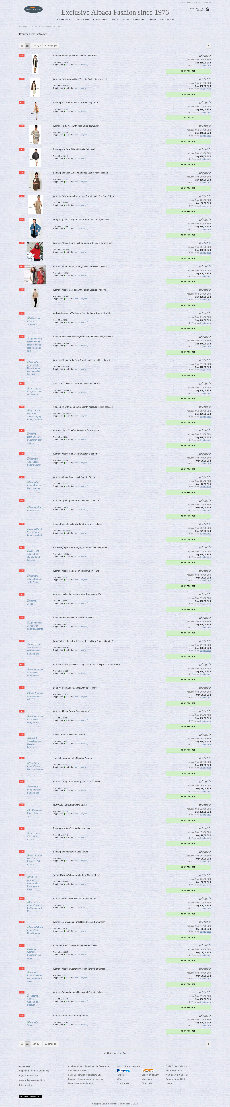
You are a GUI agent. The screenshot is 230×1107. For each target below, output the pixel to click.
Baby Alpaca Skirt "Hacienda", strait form (72, 828)
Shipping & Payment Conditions (34, 1070)
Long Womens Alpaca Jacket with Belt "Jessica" (75, 688)
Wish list (208, 2)
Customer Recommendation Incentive (85, 1079)
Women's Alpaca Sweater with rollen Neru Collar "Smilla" (79, 969)
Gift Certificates (167, 19)
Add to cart (188, 118)
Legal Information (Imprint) (81, 1083)
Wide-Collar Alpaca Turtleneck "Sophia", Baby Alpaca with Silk (82, 313)
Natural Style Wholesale (177, 1075)
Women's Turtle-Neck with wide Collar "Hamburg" (76, 126)
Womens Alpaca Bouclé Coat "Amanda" (71, 711)
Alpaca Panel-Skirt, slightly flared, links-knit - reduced (77, 524)
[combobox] (36, 46)
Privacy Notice (26, 1085)
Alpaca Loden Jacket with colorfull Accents (73, 617)
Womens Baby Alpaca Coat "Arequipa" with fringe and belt (80, 79)
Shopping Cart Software (103, 1103)
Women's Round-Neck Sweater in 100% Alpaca (74, 898)
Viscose (152, 19)
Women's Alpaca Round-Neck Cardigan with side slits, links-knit (82, 243)
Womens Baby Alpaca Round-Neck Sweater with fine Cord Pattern (83, 196)
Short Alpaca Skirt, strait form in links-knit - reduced (77, 383)
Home (169, 1083)
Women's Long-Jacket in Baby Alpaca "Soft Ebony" (76, 781)
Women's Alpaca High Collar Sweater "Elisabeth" (75, 454)
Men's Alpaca (83, 19)
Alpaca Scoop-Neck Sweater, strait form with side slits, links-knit (83, 336)
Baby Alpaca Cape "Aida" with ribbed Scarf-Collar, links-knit (80, 173)
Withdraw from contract (30, 1096)
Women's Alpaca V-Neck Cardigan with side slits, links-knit (80, 266)
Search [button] (182, 2)
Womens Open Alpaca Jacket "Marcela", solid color (77, 500)
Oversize (114, 19)
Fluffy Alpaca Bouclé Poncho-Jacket (70, 805)
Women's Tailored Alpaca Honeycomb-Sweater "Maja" (78, 992)
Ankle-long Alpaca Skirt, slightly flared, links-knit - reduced (80, 547)
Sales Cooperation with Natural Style (85, 1075)
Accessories (138, 19)
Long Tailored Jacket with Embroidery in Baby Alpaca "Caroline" (83, 641)
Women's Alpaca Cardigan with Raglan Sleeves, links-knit (79, 290)
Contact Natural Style (176, 1079)
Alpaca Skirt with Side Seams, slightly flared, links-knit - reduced (83, 407)
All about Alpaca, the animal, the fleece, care (88, 1066)
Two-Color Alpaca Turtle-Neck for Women (72, 758)
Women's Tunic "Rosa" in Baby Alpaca (70, 1015)
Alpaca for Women (65, 19)
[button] (189, 2)
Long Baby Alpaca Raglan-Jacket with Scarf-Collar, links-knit (81, 219)
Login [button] (198, 2)
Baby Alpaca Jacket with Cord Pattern (71, 851)
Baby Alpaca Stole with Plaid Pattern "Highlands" (76, 102)
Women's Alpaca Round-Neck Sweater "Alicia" (74, 477)
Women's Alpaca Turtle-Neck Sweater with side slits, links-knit (81, 360)
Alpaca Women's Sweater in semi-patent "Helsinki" (76, 945)
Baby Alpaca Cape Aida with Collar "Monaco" (74, 149)
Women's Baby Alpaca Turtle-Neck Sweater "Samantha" (79, 922)
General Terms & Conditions (32, 1080)
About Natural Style (77, 1070)
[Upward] (223, 1103)
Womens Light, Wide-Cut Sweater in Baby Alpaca (76, 430)
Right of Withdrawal (28, 1075)
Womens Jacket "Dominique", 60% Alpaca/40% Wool (77, 594)
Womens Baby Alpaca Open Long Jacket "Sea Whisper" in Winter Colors (86, 664)
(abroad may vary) (81, 65)
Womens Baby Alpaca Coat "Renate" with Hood (75, 55)
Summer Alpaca (100, 19)
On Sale (125, 19)
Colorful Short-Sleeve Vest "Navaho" (70, 734)
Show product (188, 71)
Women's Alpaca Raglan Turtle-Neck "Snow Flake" (76, 571)
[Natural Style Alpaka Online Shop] (33, 9)
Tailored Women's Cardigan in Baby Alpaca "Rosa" (76, 875)
